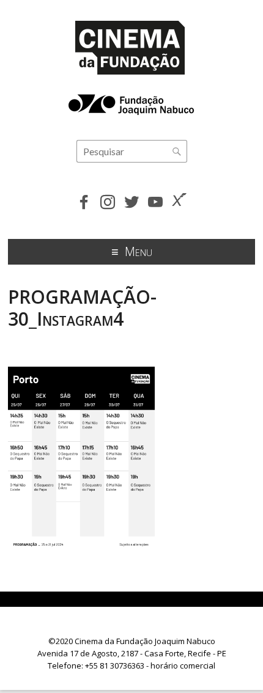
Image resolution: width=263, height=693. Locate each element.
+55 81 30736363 (114, 665)
